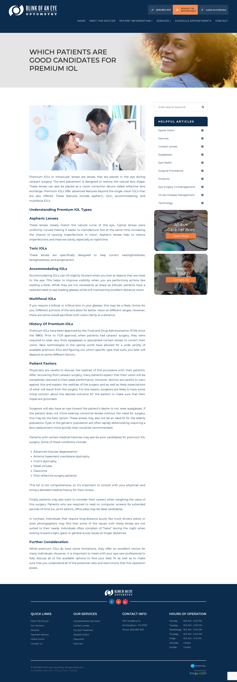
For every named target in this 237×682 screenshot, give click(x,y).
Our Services (37, 625)
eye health (165, 162)
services (163, 138)
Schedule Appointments (193, 20)
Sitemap (73, 670)
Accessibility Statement (42, 670)
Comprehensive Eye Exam (86, 621)
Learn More (181, 236)
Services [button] (163, 20)
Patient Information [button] (135, 20)
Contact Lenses (81, 625)
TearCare (78, 643)
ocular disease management (176, 195)
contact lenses (167, 146)
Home (81, 20)
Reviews (35, 630)
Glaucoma (78, 639)
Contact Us (180, 279)
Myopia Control (81, 634)
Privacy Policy (61, 670)
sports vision (166, 130)
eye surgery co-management (176, 186)
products (164, 178)
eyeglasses (165, 154)
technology (165, 203)
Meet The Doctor (102, 20)
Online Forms (37, 639)
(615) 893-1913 (163, 9)
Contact (221, 20)
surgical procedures (170, 170)
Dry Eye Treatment (83, 630)
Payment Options (40, 634)
